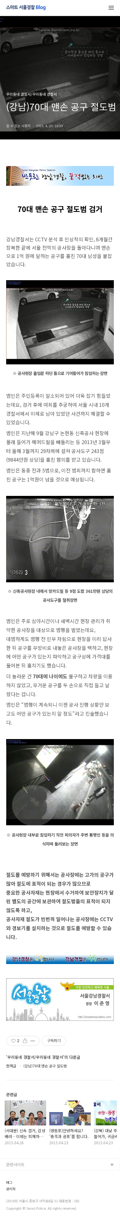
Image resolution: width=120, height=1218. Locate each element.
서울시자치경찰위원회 (24, 1175)
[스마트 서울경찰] (26, 8)
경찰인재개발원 (19, 1195)
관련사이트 (15, 1164)
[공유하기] (25, 1040)
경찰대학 (13, 1185)
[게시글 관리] (33, 1040)
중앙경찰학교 (17, 1205)
